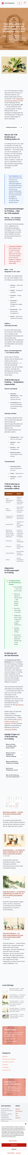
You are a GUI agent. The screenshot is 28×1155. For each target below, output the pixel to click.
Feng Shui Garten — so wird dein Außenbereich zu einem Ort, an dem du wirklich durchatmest (14, 893)
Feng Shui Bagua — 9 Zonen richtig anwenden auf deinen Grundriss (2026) (16, 1016)
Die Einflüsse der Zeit (8, 1062)
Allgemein (5, 1056)
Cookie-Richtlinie (11, 1153)
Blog (17, 1113)
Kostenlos (18, 1117)
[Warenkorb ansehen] (19, 3)
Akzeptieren (14, 1145)
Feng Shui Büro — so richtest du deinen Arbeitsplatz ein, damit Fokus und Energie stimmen (14, 851)
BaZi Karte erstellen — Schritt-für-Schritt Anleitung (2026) (16, 989)
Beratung (18, 1109)
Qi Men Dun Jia (6, 1070)
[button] (25, 1124)
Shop (17, 1115)
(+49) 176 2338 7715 (9, 1039)
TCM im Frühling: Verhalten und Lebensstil (13, 721)
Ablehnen (14, 1149)
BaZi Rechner (19, 704)
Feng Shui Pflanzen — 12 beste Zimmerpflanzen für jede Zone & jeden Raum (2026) (13, 935)
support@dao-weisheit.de (10, 1041)
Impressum (18, 1153)
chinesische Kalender (11, 729)
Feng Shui (5, 1064)
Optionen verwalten (13, 1140)
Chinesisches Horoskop (8, 1059)
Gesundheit (5, 1067)
